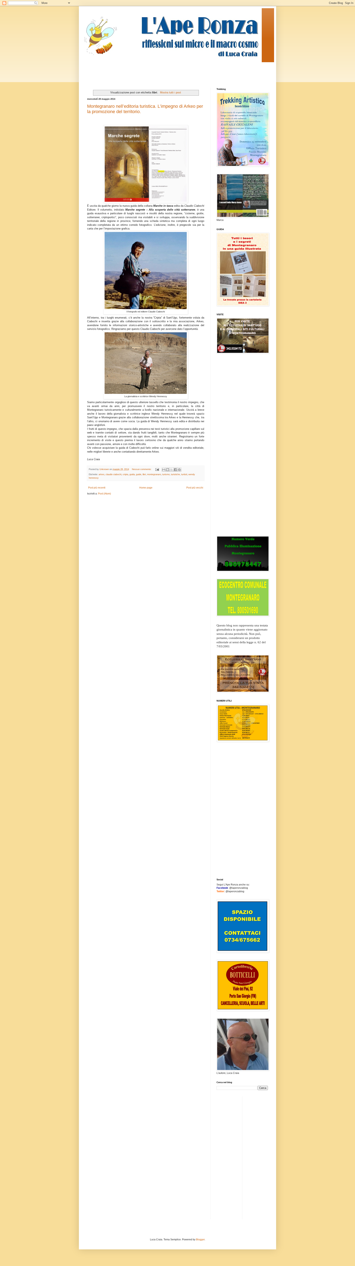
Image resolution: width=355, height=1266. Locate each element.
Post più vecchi (194, 487)
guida (132, 474)
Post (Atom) (104, 493)
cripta (125, 474)
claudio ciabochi (113, 474)
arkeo (101, 474)
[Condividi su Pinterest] (179, 470)
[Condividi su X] (171, 470)
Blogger (200, 1239)
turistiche (175, 474)
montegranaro (154, 474)
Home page (145, 487)
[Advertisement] (162, 71)
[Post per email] (157, 469)
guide (138, 474)
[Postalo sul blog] (168, 470)
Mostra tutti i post (170, 92)
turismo (166, 474)
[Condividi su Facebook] (175, 470)
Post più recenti (96, 487)
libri (144, 474)
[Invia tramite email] (164, 470)
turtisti (184, 474)
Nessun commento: (142, 469)
